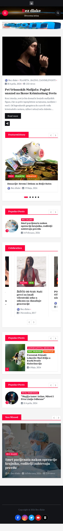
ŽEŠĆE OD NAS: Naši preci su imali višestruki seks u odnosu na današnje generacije (29, 297)
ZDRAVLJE (31, 176)
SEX (31, 283)
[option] (31, 166)
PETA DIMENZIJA (30, 393)
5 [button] (38, 197)
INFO (11, 176)
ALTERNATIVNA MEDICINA (40, 348)
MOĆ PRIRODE (35, 351)
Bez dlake (13, 80)
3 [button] (32, 197)
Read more (13, 115)
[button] (51, 135)
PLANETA (24, 80)
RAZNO (34, 80)
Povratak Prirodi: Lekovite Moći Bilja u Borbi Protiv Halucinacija (38, 359)
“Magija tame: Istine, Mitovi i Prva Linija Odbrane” (37, 398)
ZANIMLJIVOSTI (47, 80)
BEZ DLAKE (27, 220)
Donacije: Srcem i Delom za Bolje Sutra (29, 183)
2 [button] (30, 197)
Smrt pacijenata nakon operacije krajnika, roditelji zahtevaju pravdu (36, 226)
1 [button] (26, 197)
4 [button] (35, 197)
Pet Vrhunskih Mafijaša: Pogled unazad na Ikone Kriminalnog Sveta (31, 91)
